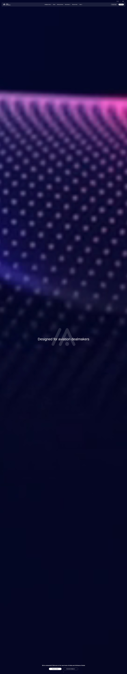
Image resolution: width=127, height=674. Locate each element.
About (80, 4)
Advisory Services (60, 4)
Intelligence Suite (48, 4)
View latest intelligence (70, 668)
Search (118, 1)
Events (54, 4)
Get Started (121, 4)
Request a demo (55, 668)
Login (123, 1)
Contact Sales (114, 4)
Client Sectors (67, 4)
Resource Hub (74, 4)
